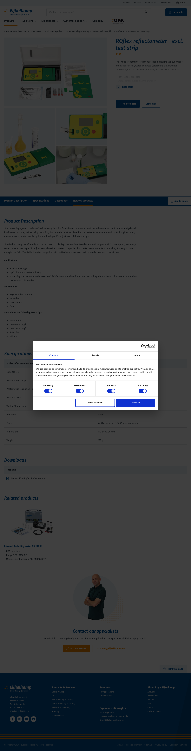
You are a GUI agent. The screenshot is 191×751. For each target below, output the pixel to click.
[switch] (80, 391)
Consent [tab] (53, 355)
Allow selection (95, 402)
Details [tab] (95, 355)
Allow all (135, 402)
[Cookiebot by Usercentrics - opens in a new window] (143, 346)
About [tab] (137, 355)
